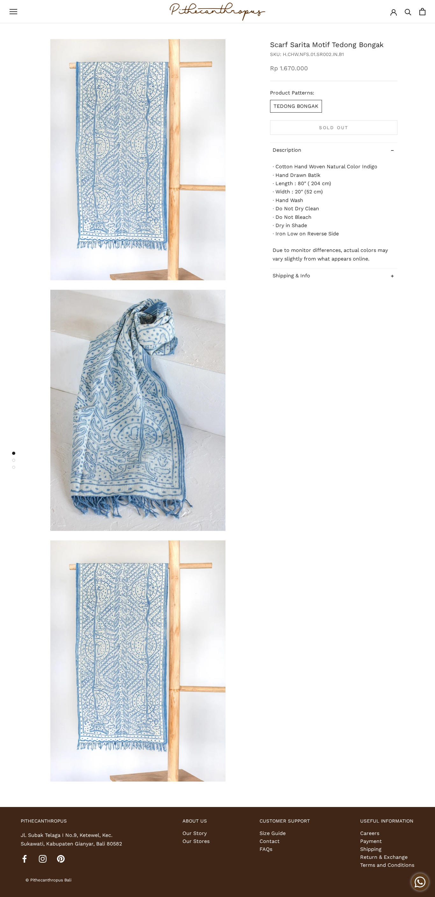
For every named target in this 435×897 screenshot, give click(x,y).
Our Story (194, 833)
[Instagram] (42, 858)
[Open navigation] (13, 12)
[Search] (408, 11)
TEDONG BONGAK (296, 106)
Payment (371, 841)
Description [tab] (287, 150)
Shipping (371, 849)
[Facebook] (24, 858)
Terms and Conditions (387, 865)
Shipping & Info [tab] (291, 276)
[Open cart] (422, 11)
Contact (270, 841)
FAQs (266, 849)
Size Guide (273, 833)
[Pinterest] (61, 858)
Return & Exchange (384, 857)
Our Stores (196, 841)
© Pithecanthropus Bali (48, 880)
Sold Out (333, 127)
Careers (369, 833)
